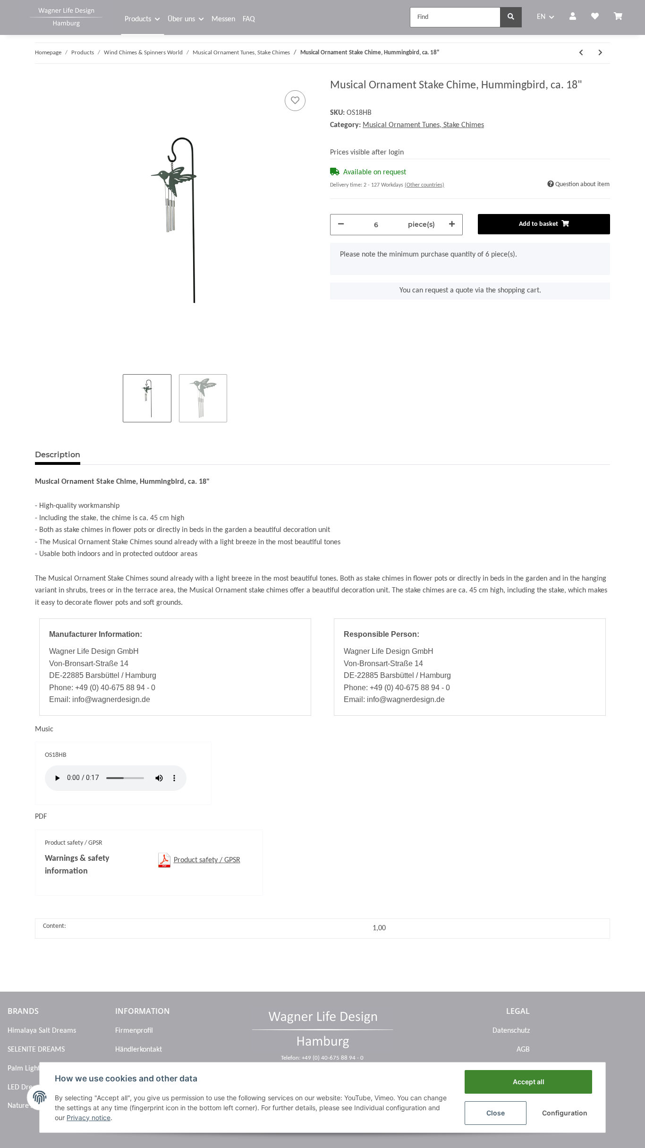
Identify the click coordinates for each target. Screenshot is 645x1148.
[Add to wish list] (295, 100)
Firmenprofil (134, 1031)
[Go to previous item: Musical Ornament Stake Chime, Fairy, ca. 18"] (581, 53)
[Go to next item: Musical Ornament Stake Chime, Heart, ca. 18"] (600, 53)
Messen (223, 19)
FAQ (249, 19)
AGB (523, 1050)
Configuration (564, 1113)
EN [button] (541, 17)
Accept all (528, 1082)
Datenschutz (511, 1031)
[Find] (511, 17)
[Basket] (621, 17)
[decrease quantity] (341, 224)
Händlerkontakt (138, 1050)
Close (495, 1113)
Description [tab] (57, 454)
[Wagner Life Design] (66, 16)
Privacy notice (88, 1118)
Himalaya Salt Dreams (42, 1031)
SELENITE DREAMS (36, 1050)
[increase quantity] (451, 224)
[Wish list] (595, 17)
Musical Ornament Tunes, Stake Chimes (423, 125)
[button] (573, 17)
